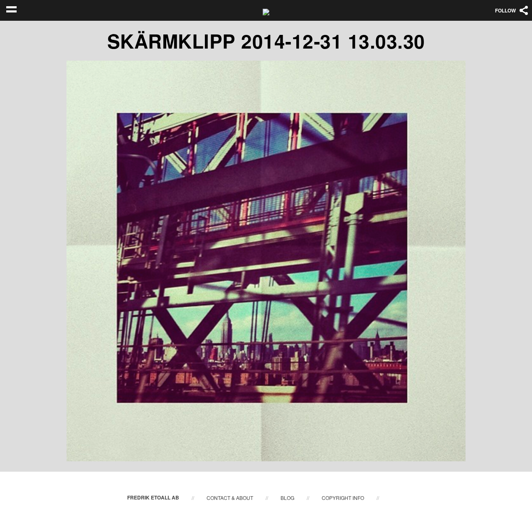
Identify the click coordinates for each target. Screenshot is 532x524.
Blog (287, 497)
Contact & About (230, 497)
